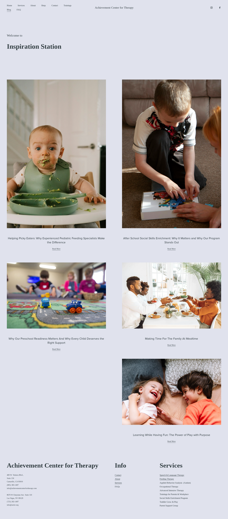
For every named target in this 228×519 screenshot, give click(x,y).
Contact (54, 5)
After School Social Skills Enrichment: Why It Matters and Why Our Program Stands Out (171, 240)
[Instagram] (211, 7)
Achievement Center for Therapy (114, 7)
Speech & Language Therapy (172, 475)
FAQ (19, 10)
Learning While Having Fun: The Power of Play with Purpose (171, 435)
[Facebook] (219, 7)
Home (9, 5)
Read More (56, 249)
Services (21, 5)
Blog (9, 10)
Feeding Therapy (167, 479)
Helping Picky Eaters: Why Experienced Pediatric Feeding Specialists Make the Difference (56, 240)
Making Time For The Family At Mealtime (171, 338)
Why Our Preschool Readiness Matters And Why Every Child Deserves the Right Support (56, 340)
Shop (43, 5)
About (33, 5)
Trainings (67, 5)
